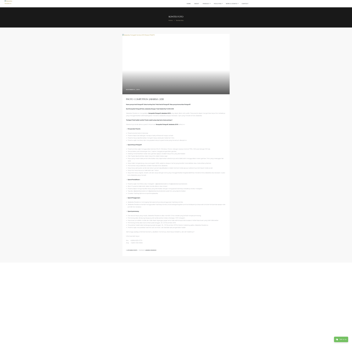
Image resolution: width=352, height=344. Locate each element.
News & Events (231, 3)
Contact (245, 3)
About (196, 3)
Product (206, 3)
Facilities (218, 3)
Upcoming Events (132, 250)
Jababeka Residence (150, 250)
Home (189, 3)
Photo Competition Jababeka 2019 (145, 99)
